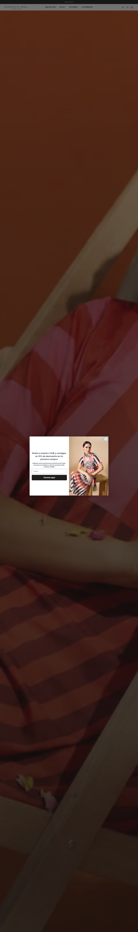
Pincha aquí (49, 477)
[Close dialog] (106, 439)
